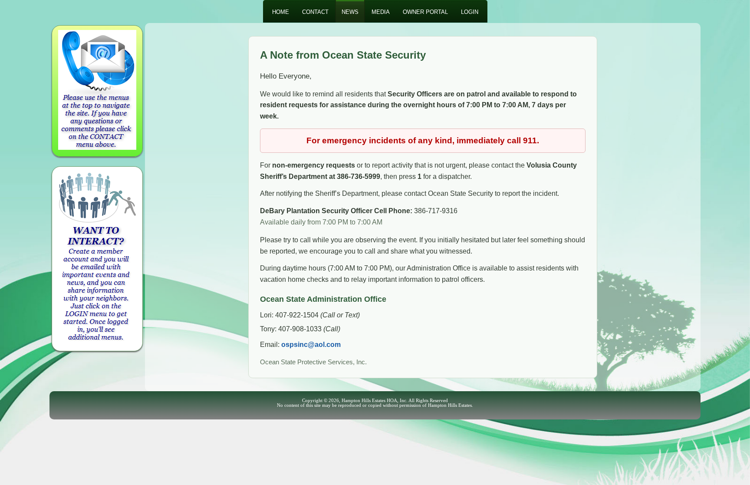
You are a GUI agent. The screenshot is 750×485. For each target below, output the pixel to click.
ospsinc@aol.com (311, 344)
